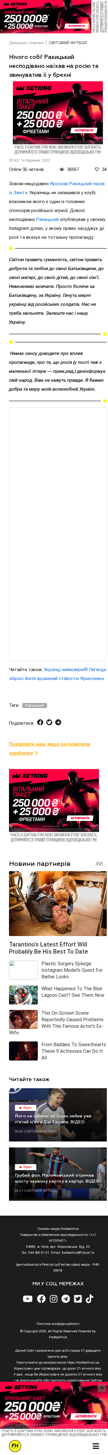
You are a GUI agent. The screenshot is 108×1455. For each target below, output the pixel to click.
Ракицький (47, 220)
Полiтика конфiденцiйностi (58, 1324)
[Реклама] (54, 16)
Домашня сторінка (26, 43)
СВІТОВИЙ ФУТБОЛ (68, 43)
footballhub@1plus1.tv (78, 1252)
